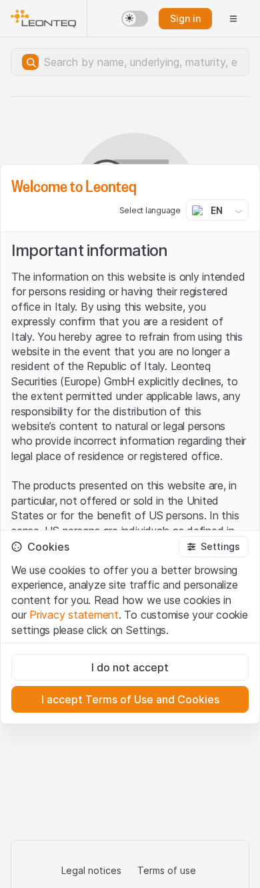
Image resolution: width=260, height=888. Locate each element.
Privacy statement (74, 614)
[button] (214, 546)
